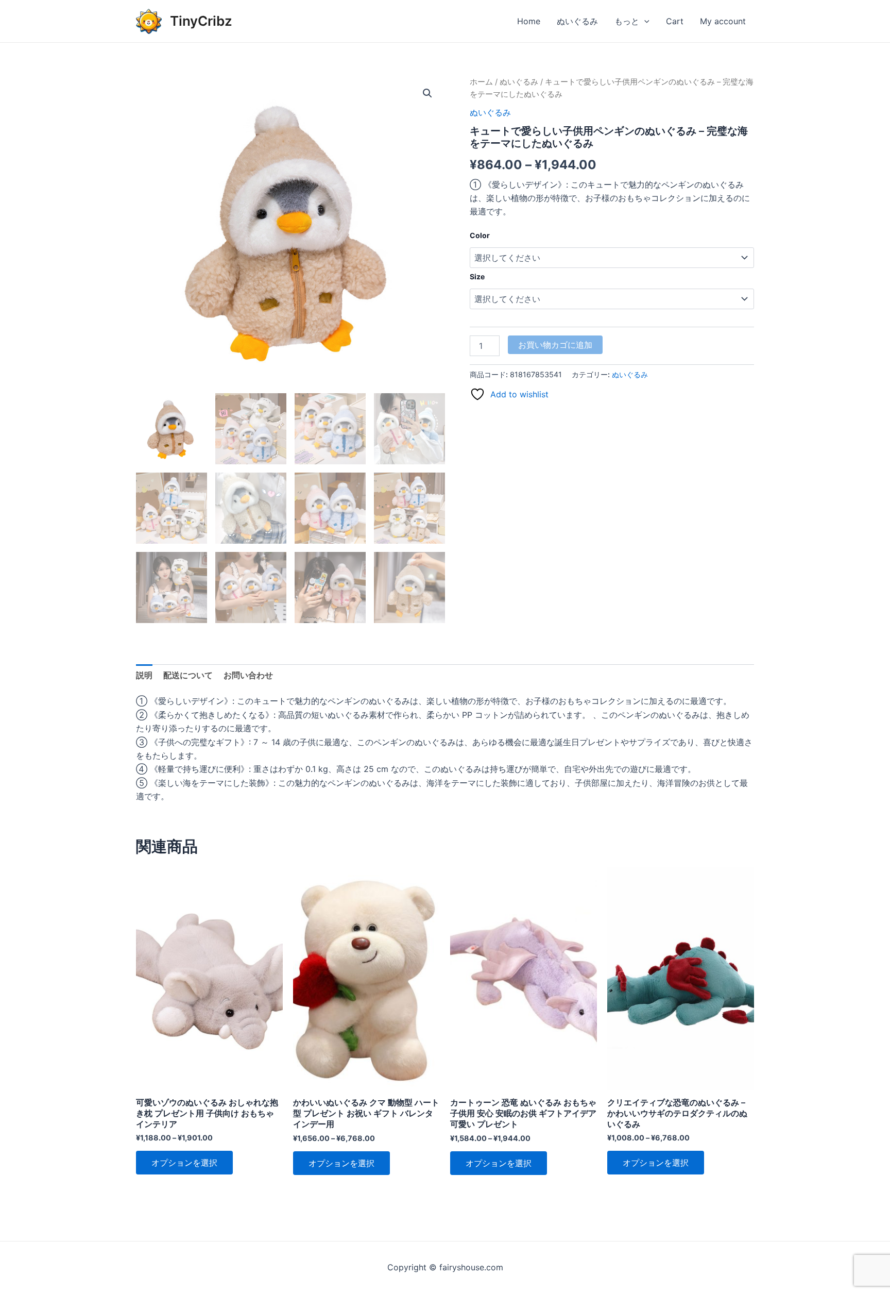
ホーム (481, 82)
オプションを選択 (184, 1162)
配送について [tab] (188, 675)
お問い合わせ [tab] (248, 675)
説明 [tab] (144, 675)
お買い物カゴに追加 (555, 345)
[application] (644, 21)
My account (723, 21)
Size (477, 276)
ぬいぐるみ (577, 21)
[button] (427, 93)
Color (480, 235)
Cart (674, 21)
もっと (626, 21)
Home (528, 21)
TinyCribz (201, 21)
